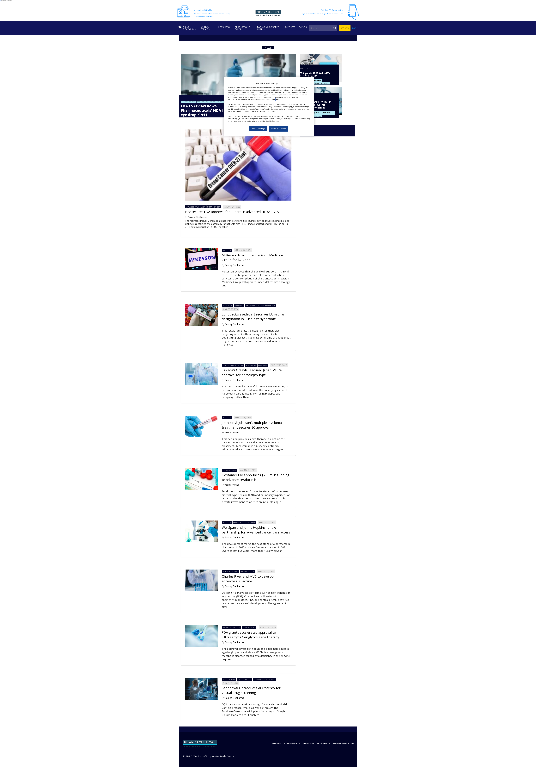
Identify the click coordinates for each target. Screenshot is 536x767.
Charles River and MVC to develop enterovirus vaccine (248, 578)
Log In (355, 28)
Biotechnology (247, 572)
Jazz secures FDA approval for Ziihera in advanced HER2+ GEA (232, 211)
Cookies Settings (258, 129)
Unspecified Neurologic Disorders (315, 83)
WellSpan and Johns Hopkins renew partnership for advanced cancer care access (256, 529)
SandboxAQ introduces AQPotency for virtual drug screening (251, 690)
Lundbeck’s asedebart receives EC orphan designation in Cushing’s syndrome (253, 316)
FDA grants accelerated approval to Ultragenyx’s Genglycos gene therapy (250, 634)
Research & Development (244, 523)
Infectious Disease (231, 572)
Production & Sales (242, 28)
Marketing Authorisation (220, 102)
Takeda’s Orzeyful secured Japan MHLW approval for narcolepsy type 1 (252, 372)
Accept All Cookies (278, 129)
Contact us (308, 743)
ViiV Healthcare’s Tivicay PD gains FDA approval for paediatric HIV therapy (315, 104)
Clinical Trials (205, 28)
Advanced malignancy (195, 207)
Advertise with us (292, 743)
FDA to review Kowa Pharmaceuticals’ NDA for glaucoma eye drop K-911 (213, 110)
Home (179, 27)
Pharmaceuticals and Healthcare (260, 306)
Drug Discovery (188, 28)
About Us (276, 743)
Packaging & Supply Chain (268, 28)
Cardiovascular (229, 470)
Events (303, 27)
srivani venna (232, 432)
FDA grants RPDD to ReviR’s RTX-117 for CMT (315, 75)
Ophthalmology (188, 102)
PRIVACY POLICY (323, 743)
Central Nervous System (233, 365)
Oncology (227, 250)
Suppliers (290, 27)
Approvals (316, 80)
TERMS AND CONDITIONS (343, 743)
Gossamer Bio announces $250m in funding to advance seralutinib (255, 477)
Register (345, 28)
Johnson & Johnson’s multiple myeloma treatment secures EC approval (252, 425)
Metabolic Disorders (231, 628)
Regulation (224, 27)
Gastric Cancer (213, 207)
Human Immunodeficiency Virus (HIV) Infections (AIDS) (316, 112)
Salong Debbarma (197, 217)
